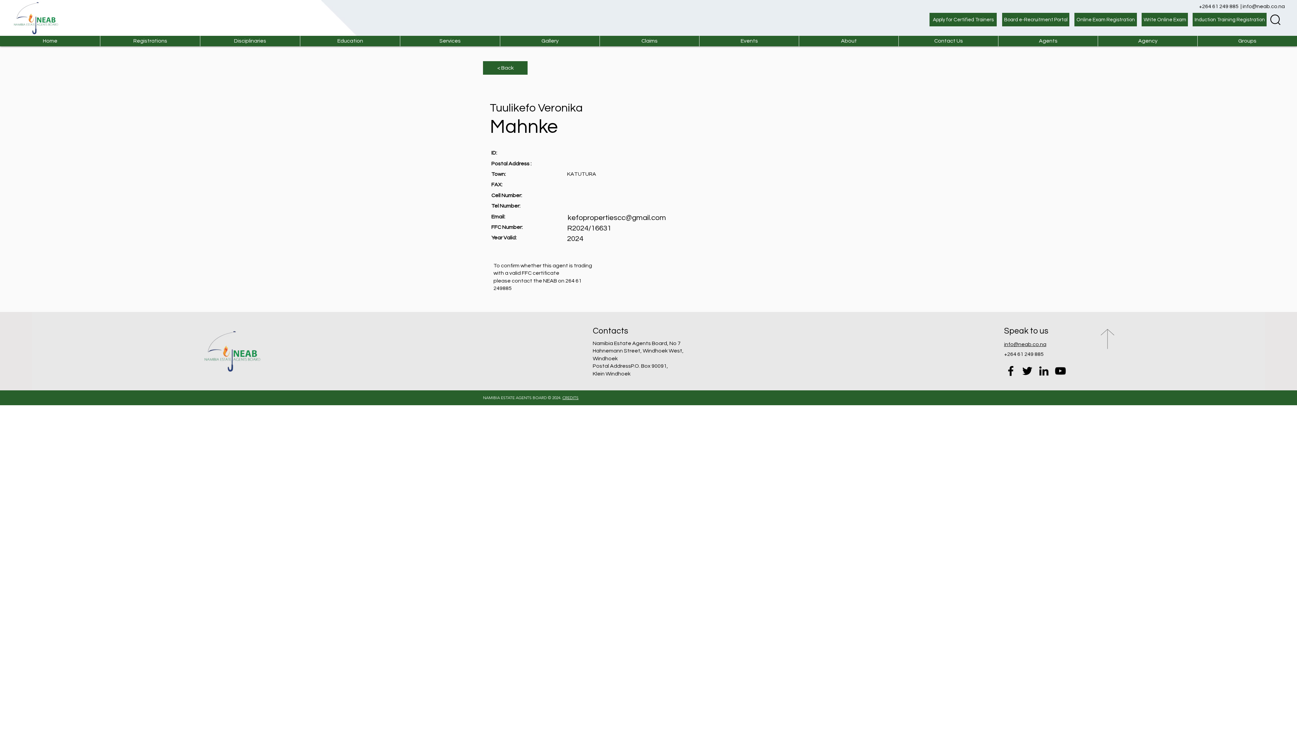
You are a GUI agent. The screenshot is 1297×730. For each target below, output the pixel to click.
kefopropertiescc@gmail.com (617, 218)
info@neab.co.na (1264, 6)
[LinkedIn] (1043, 371)
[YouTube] (1060, 371)
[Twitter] (1027, 371)
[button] (450, 41)
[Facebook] (1010, 371)
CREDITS (570, 397)
